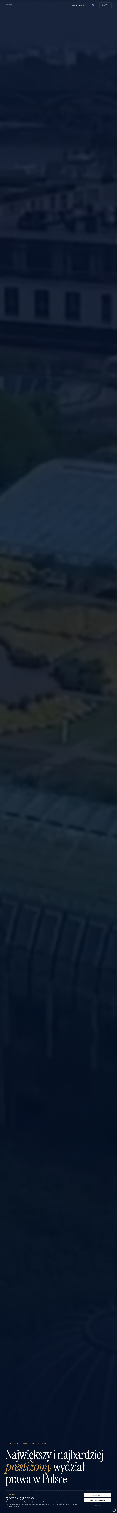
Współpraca (63, 5)
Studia (16, 5)
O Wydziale (76, 5)
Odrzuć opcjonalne (98, 1500)
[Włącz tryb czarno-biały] (87, 5)
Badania (38, 5)
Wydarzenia (50, 5)
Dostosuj (98, 1505)
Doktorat (27, 5)
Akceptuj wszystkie (98, 1495)
